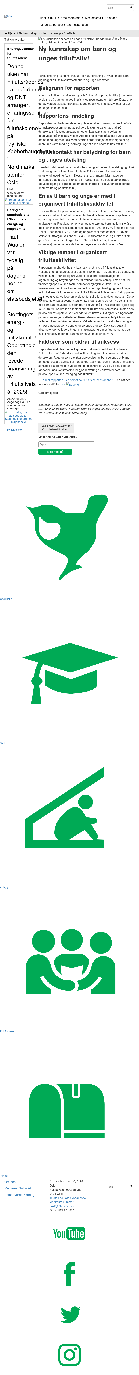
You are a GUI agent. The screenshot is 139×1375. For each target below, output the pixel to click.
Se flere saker (15, 429)
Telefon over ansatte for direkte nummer (68, 1200)
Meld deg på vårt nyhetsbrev (57, 436)
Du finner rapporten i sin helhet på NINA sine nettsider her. (75, 380)
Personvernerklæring (19, 1194)
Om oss (10, 1181)
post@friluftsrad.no (62, 1206)
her (63, 384)
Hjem (11, 33)
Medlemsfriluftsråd (17, 1188)
